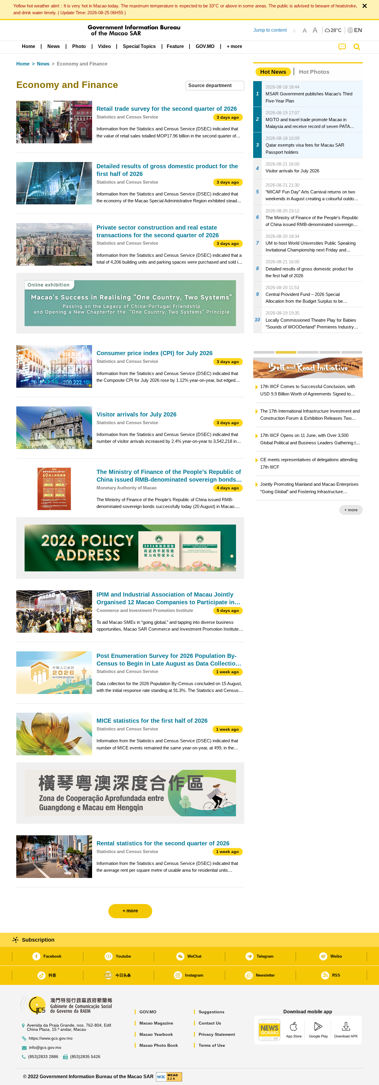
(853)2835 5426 (85, 1056)
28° (336, 30)
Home (23, 63)
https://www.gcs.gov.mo (51, 1038)
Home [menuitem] (28, 46)
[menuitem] (53, 46)
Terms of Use (212, 1045)
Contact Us (210, 1023)
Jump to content (270, 30)
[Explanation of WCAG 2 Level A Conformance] (169, 1076)
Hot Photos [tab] (314, 72)
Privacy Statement (217, 1034)
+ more (351, 509)
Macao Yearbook (156, 1034)
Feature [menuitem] (175, 46)
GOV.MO (147, 1011)
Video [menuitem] (104, 46)
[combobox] (215, 85)
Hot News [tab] (273, 72)
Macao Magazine (156, 1023)
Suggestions (211, 1011)
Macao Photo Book (158, 1045)
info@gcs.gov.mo (45, 1047)
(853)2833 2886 (43, 1056)
